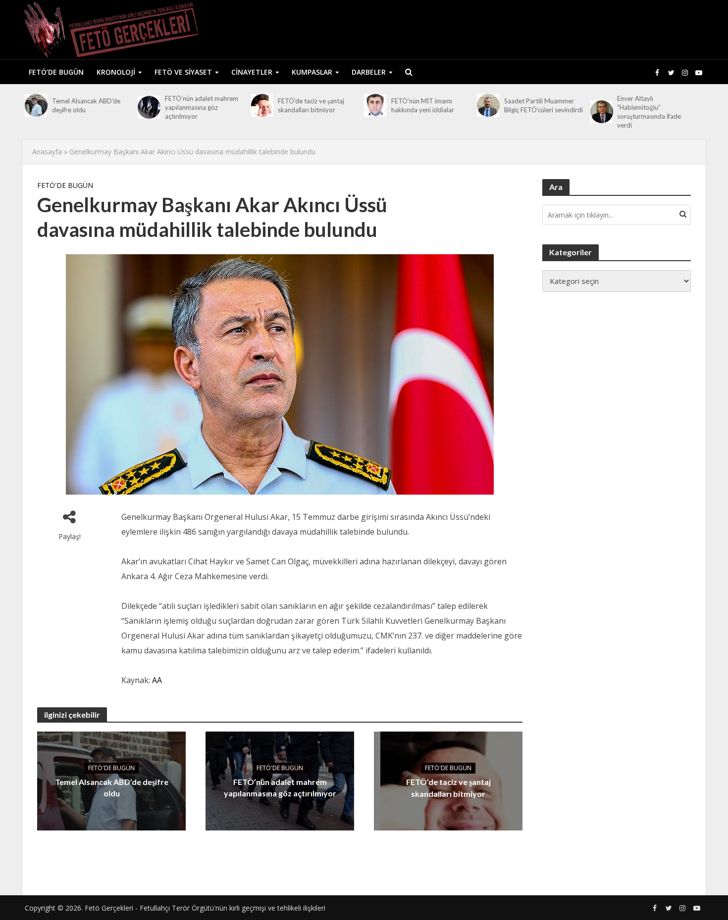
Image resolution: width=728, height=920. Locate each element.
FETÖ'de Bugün (65, 185)
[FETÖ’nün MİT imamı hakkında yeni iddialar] (375, 105)
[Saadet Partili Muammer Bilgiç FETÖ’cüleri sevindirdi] (488, 105)
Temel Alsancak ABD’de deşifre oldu (86, 105)
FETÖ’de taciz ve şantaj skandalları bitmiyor (311, 105)
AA (157, 680)
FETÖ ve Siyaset (183, 72)
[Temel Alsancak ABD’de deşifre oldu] (36, 105)
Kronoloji (116, 72)
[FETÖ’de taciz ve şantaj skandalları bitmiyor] (262, 105)
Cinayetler (251, 72)
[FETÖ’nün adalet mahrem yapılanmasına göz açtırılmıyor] (149, 107)
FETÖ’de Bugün (56, 72)
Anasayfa (47, 151)
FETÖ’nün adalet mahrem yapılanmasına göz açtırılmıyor (201, 107)
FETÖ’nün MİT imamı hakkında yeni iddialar (422, 105)
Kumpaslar (312, 72)
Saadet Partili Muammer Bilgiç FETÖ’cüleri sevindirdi (543, 105)
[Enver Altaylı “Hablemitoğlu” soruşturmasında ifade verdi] (601, 111)
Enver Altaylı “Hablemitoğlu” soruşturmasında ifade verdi (649, 111)
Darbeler (369, 72)
